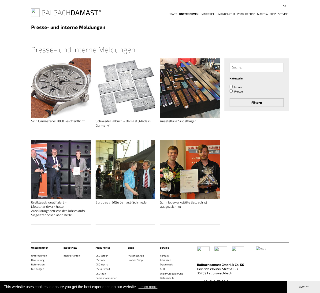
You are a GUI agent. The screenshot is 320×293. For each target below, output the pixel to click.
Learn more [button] (147, 287)
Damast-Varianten (106, 277)
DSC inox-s (102, 264)
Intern (238, 87)
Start (173, 13)
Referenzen (38, 264)
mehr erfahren (71, 255)
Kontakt (164, 255)
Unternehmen (188, 13)
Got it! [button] (304, 287)
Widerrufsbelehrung (171, 273)
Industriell (208, 13)
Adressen (165, 259)
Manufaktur (226, 13)
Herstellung (38, 259)
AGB (162, 268)
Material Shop (266, 13)
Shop (131, 247)
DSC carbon (102, 255)
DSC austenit (103, 268)
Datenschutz (167, 277)
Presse (238, 91)
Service (283, 13)
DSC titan (101, 273)
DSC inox (100, 259)
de (284, 6)
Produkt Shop (246, 13)
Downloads (166, 264)
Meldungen (37, 268)
